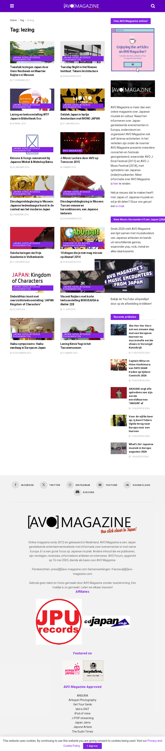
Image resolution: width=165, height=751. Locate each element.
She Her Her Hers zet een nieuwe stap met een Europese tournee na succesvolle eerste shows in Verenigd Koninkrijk (141, 336)
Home (13, 20)
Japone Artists (82, 727)
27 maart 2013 (69, 353)
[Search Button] (153, 6)
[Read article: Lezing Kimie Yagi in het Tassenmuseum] (82, 329)
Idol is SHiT (82, 709)
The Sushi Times (82, 731)
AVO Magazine (72, 150)
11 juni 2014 (68, 309)
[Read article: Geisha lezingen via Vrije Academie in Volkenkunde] (32, 238)
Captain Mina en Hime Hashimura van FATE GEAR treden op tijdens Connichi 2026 (140, 368)
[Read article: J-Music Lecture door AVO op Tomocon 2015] (82, 143)
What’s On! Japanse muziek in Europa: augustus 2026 (141, 448)
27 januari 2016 (70, 124)
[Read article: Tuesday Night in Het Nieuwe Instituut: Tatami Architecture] (82, 52)
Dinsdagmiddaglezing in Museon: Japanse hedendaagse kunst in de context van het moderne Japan (32, 205)
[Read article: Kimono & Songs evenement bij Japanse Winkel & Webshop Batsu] (32, 143)
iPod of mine (82, 713)
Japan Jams (83, 722)
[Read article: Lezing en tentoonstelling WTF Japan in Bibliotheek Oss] (32, 100)
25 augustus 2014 (71, 262)
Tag (22, 20)
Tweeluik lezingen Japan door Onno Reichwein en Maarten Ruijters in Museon (29, 71)
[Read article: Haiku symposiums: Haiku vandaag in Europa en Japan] (32, 329)
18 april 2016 (19, 124)
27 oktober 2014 (21, 262)
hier (115, 183)
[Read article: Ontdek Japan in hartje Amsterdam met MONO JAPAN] (82, 100)
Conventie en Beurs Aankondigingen (76, 244)
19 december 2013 (21, 353)
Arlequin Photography (82, 700)
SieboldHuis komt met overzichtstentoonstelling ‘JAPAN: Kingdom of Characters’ (32, 300)
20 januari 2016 (20, 167)
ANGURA (82, 695)
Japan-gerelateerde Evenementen (26, 58)
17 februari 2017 (21, 80)
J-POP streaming (83, 718)
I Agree (92, 745)
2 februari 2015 (20, 215)
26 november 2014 (72, 219)
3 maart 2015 (69, 167)
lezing (30, 20)
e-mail (120, 206)
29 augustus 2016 (71, 76)
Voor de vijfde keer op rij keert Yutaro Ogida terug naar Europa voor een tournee (141, 424)
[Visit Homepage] (82, 6)
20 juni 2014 (18, 309)
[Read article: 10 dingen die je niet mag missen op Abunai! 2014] (82, 238)
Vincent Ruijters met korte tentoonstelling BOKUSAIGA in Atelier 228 (79, 300)
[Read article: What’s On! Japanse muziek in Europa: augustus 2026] (119, 448)
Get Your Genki (82, 704)
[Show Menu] (12, 6)
